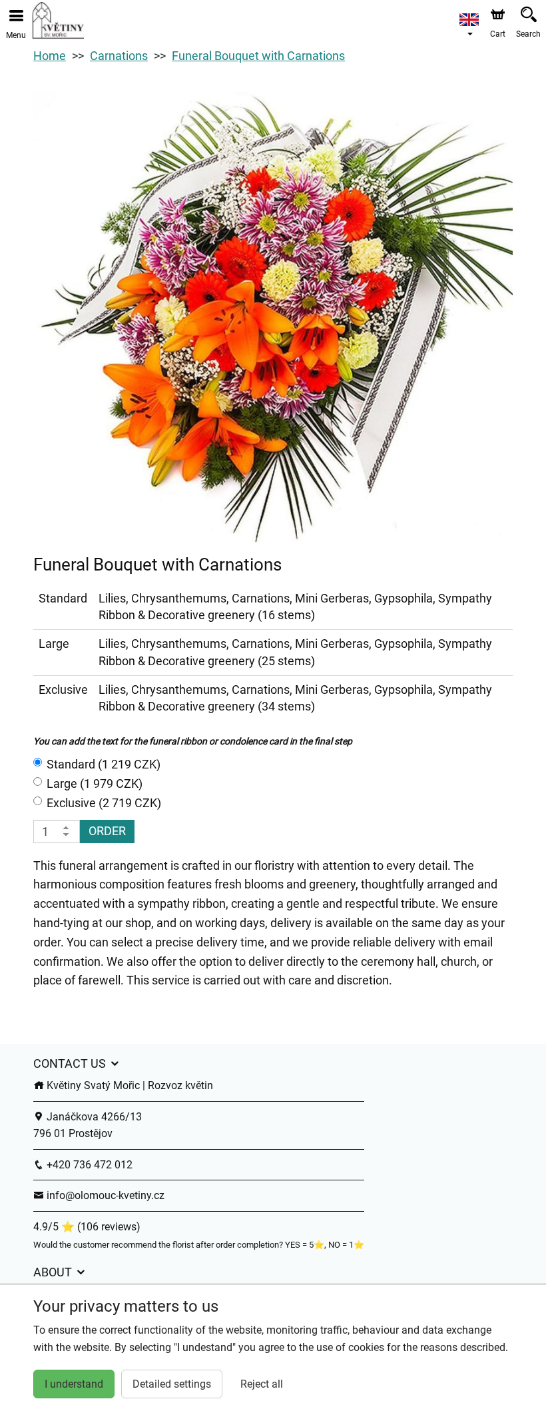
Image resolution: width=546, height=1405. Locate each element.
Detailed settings (172, 1384)
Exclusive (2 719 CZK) (104, 803)
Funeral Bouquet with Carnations (258, 56)
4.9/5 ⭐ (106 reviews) (86, 1226)
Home (49, 56)
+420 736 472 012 (88, 1164)
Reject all (261, 1384)
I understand (74, 1384)
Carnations (119, 56)
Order (107, 831)
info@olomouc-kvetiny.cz (104, 1195)
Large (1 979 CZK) (94, 783)
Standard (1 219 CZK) (103, 764)
